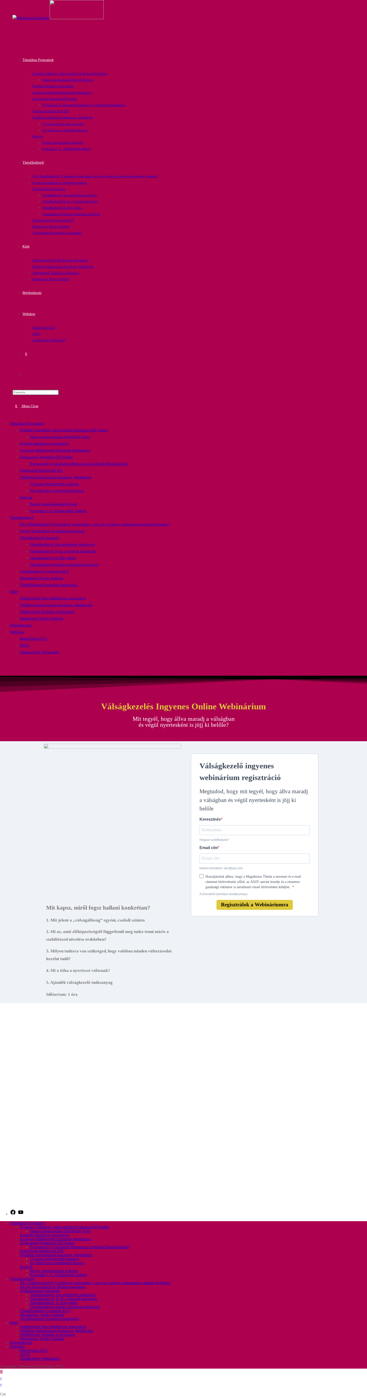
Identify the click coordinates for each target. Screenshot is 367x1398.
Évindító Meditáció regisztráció (44, 444)
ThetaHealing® (22, 518)
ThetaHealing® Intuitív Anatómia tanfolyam (64, 565)
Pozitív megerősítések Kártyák (53, 504)
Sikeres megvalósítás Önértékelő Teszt (60, 437)
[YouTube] (21, 1214)
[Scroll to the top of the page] (1, 1372)
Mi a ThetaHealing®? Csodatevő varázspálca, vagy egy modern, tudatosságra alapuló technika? (95, 524)
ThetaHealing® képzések (39, 538)
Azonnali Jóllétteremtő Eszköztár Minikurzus (55, 450)
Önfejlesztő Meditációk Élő (41, 470)
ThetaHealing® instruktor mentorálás (49, 585)
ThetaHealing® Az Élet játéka (53, 558)
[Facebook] (13, 1214)
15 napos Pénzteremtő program (54, 484)
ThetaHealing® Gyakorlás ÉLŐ (44, 571)
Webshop (17, 632)
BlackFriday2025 (33, 639)
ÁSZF (24, 645)
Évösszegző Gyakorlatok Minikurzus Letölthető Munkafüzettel (79, 464)
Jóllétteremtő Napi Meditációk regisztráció (53, 598)
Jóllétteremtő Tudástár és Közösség (47, 612)
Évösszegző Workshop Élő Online (46, 457)
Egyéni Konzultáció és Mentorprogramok (52, 531)
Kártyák (26, 497)
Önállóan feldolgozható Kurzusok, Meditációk (56, 605)
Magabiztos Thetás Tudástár (41, 578)
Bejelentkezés (20, 625)
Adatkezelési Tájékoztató (39, 652)
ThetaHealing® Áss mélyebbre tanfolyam (62, 544)
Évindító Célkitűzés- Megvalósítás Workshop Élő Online (64, 430)
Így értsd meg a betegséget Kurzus (57, 491)
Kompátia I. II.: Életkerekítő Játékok (58, 511)
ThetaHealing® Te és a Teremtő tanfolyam (63, 551)
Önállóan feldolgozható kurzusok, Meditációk (56, 477)
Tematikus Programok (27, 423)
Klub (14, 592)
